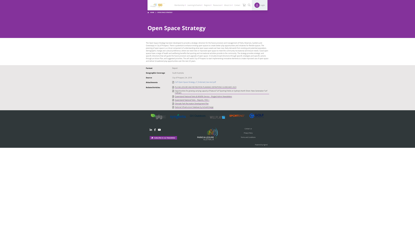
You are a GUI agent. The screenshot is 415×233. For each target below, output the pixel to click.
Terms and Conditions (248, 137)
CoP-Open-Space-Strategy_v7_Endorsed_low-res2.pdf (195, 82)
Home (152, 12)
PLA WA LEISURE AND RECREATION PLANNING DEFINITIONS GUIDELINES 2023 (205, 87)
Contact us (248, 129)
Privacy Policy (248, 133)
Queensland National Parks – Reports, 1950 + (192, 100)
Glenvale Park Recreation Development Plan (192, 104)
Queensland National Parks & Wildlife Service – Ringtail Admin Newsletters (203, 96)
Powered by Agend (261, 145)
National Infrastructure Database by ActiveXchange (194, 107)
